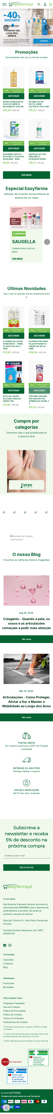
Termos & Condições (13, 1018)
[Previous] (6, 28)
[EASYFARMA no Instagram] (9, 945)
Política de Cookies (12, 1014)
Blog (5, 967)
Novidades (8, 987)
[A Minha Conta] (45, 4)
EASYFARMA (15, 1093)
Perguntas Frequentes (14, 1003)
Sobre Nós (8, 960)
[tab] (20, 44)
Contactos (8, 963)
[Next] (47, 28)
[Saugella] (26, 218)
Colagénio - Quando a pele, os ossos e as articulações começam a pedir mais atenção (26, 623)
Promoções (8, 983)
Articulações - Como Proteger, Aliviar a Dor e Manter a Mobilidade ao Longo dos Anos (26, 701)
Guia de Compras (11, 1007)
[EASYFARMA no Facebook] (4, 945)
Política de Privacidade (14, 1011)
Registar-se (26, 867)
